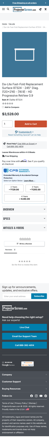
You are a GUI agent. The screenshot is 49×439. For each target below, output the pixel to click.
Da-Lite (12, 24)
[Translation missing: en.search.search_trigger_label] (8, 9)
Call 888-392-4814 (15, 146)
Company (7, 374)
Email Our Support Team (24, 336)
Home (4, 24)
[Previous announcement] (3, 3)
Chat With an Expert (26, 144)
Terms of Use (7, 403)
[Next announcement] (45, 3)
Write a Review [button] (25, 243)
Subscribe (39, 296)
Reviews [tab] (8, 249)
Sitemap (32, 403)
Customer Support (11, 381)
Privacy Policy (21, 403)
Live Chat (24, 327)
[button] (3, 9)
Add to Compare (11, 107)
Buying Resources (11, 388)
